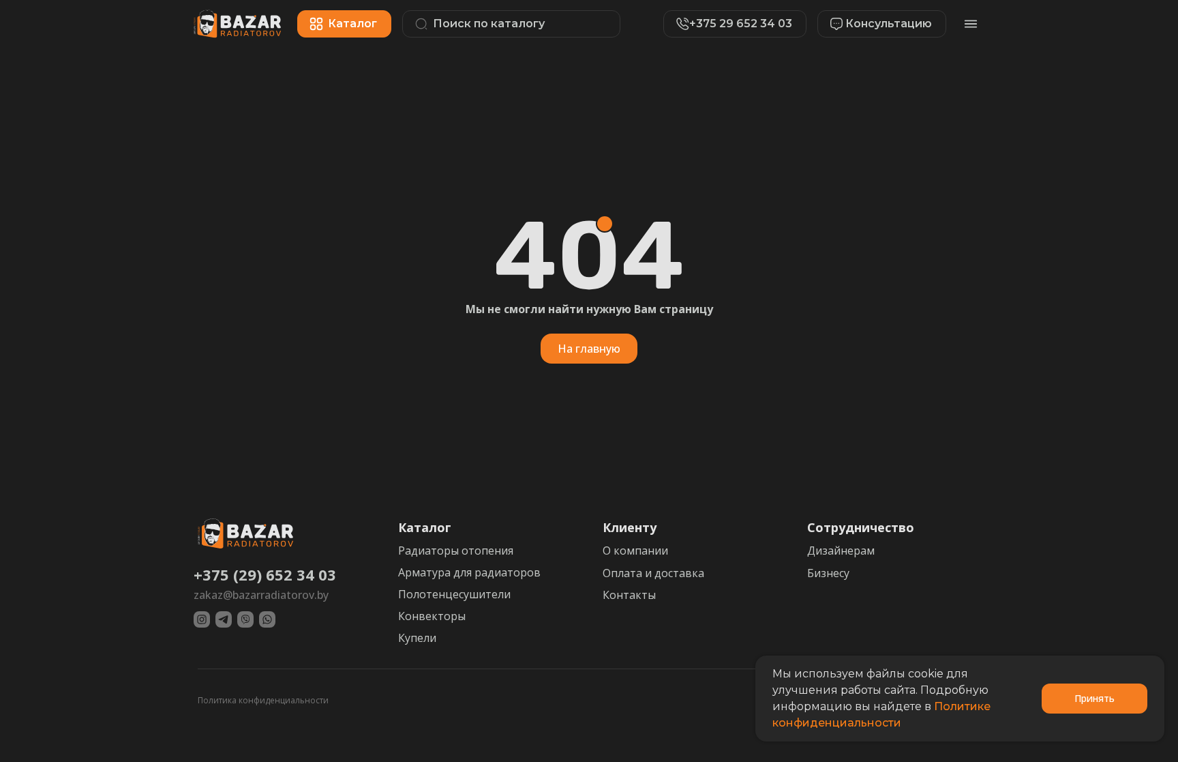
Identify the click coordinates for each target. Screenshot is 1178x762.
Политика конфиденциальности (263, 700)
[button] (875, 24)
